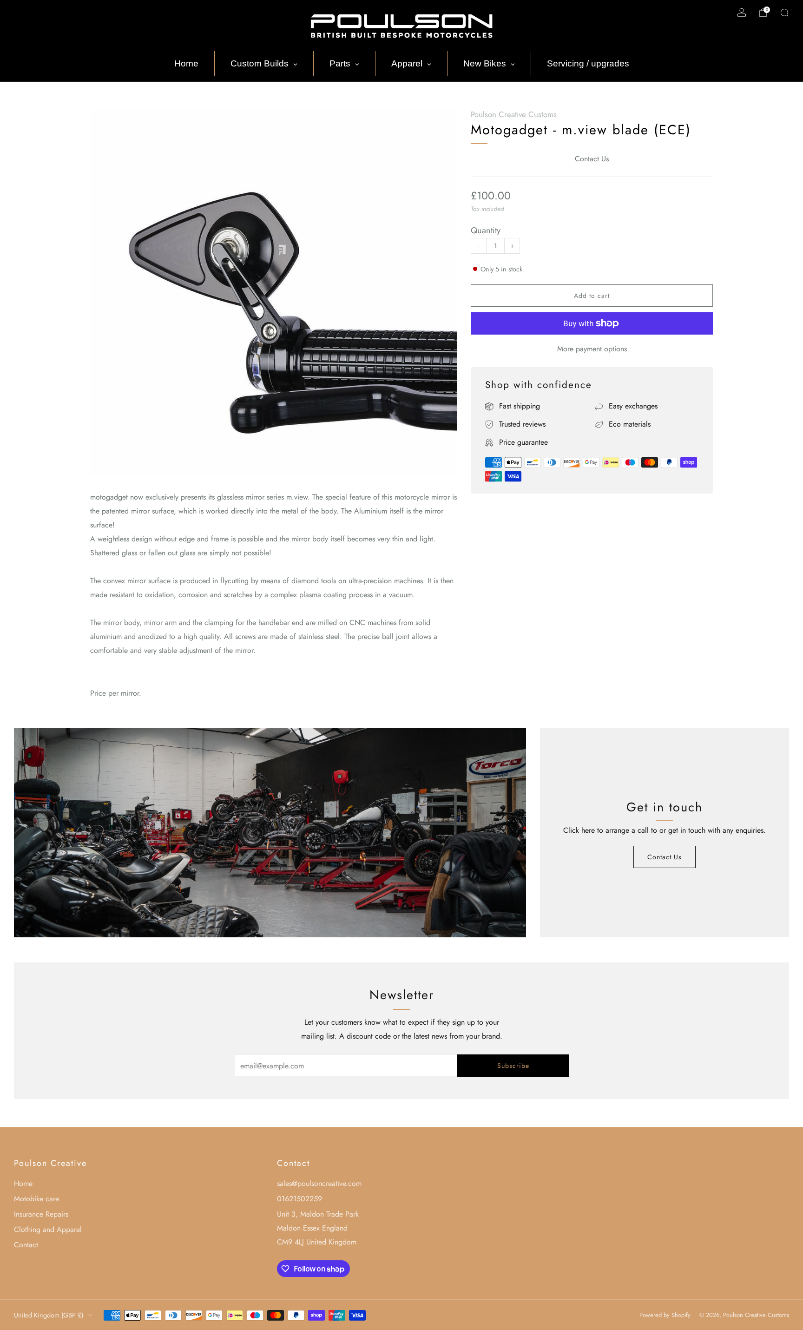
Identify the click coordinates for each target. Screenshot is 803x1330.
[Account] (741, 12)
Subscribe (513, 1065)
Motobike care (36, 1198)
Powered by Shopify (665, 1314)
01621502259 (299, 1198)
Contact (26, 1244)
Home (23, 1183)
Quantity (485, 230)
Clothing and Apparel (48, 1229)
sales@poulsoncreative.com (319, 1183)
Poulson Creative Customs (514, 114)
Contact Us (592, 158)
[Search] (784, 12)
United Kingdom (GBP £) (48, 1315)
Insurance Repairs (41, 1214)
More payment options (592, 348)
